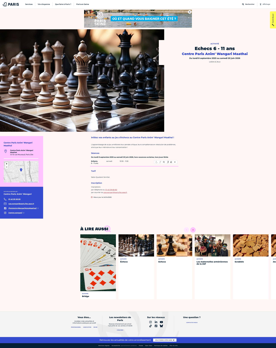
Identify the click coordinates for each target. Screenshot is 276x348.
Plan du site (174, 345)
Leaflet (21, 181)
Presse (141, 345)
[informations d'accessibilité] (165, 162)
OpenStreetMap (30, 181)
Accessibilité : (124, 345)
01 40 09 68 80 (111, 190)
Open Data (148, 345)
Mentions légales (104, 345)
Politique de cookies (161, 345)
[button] (21, 170)
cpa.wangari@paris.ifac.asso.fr (115, 192)
